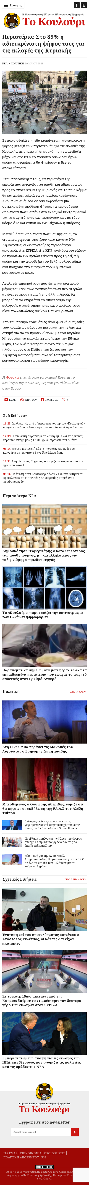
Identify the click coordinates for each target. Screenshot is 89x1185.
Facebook (77, 5)
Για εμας (10, 1153)
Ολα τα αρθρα (78, 691)
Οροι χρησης (54, 1153)
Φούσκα (12, 377)
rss (43, 1157)
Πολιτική (11, 691)
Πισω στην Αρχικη (75, 879)
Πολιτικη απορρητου (21, 1157)
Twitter (84, 5)
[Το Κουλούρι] (44, 1098)
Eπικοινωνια (31, 1153)
